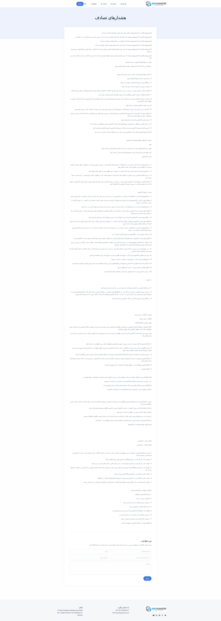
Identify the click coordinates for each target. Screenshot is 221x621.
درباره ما (113, 4)
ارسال (147, 578)
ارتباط (80, 4)
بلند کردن (123, 4)
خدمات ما (104, 4)
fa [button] (85, 4)
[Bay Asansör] (156, 4)
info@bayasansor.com (121, 613)
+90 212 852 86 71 (123, 610)
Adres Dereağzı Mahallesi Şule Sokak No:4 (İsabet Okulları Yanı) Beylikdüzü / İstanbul (70, 612)
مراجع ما (94, 4)
